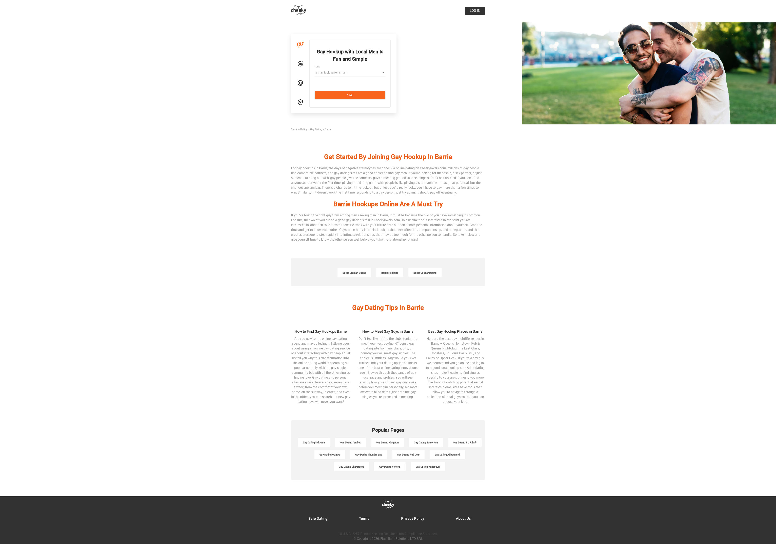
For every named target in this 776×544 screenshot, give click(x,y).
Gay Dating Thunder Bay (368, 454)
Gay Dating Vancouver (428, 466)
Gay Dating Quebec (350, 442)
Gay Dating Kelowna (314, 442)
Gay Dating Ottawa (329, 454)
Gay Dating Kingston (387, 442)
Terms (364, 518)
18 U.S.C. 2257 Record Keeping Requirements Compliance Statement (388, 533)
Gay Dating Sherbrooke (351, 466)
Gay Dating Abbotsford (447, 454)
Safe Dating (317, 518)
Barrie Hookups (389, 272)
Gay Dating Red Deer (408, 454)
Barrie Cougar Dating (424, 272)
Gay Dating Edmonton (426, 442)
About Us (463, 518)
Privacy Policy (412, 518)
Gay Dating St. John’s (465, 442)
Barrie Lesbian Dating (354, 272)
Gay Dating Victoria (390, 466)
